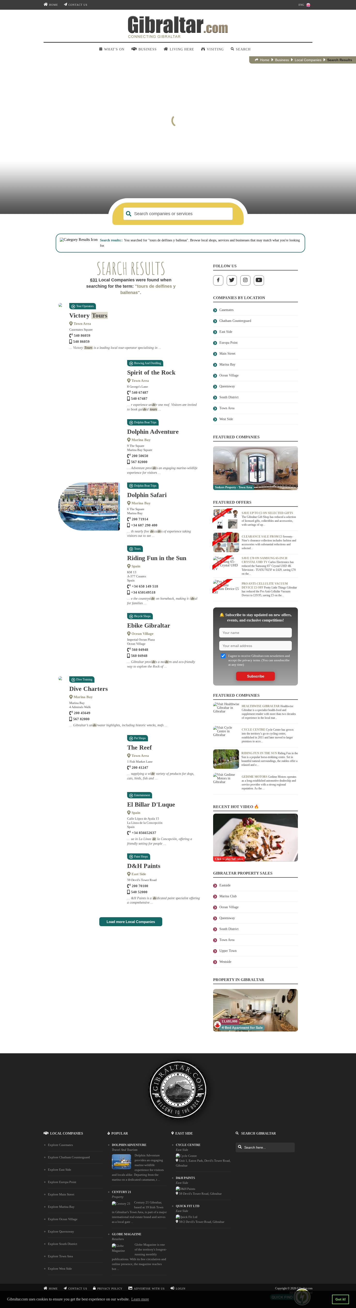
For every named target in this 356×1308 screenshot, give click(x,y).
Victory (88, 315)
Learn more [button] (140, 1299)
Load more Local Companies (131, 922)
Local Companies (308, 60)
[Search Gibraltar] (240, 1147)
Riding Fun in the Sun (156, 558)
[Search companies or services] (129, 214)
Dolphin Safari (147, 495)
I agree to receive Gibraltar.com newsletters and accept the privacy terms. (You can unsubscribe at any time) (259, 660)
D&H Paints (143, 865)
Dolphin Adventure (153, 431)
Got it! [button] (340, 1299)
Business (282, 60)
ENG (301, 4)
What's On (114, 49)
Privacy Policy (110, 1288)
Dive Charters (88, 688)
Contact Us (78, 4)
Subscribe (255, 676)
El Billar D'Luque (151, 804)
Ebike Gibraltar (148, 625)
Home (53, 4)
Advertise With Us (149, 1288)
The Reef (139, 747)
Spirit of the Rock (151, 372)
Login (181, 1288)
